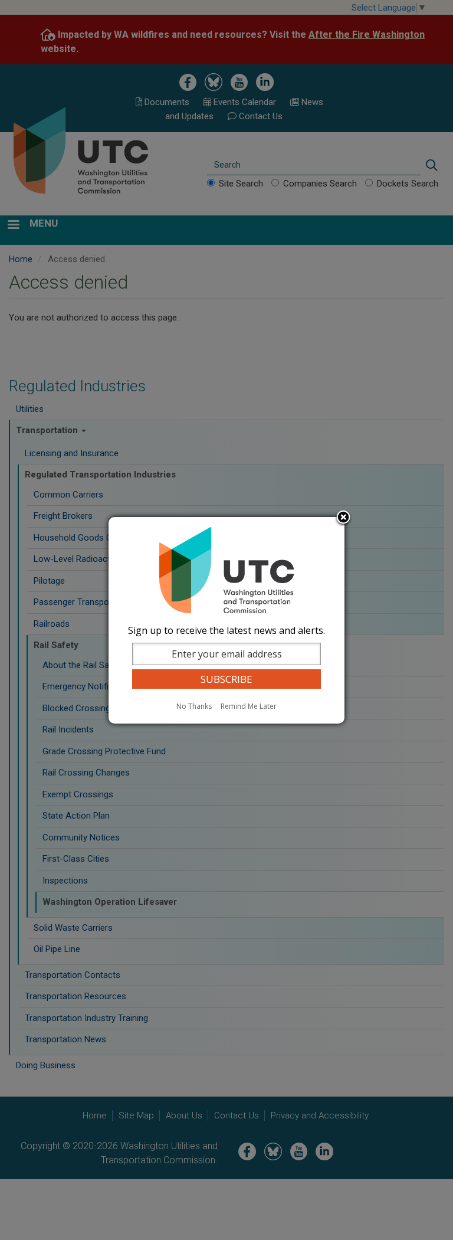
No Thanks (194, 706)
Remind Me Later (249, 706)
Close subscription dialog (343, 518)
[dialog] (226, 620)
